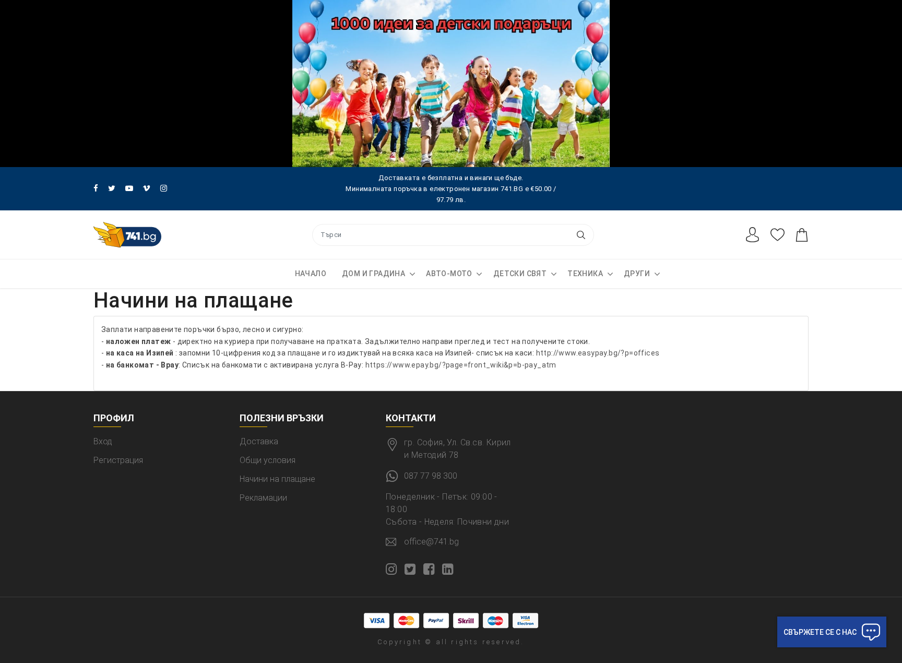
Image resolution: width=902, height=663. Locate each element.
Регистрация (118, 460)
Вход (102, 441)
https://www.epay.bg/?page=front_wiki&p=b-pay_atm (460, 365)
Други (637, 273)
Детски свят (520, 273)
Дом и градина (373, 273)
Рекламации (263, 498)
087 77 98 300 (430, 476)
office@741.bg (431, 542)
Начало (310, 273)
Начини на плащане (277, 479)
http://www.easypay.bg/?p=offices (598, 353)
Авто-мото (449, 273)
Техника (585, 273)
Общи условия (267, 460)
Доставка (259, 441)
